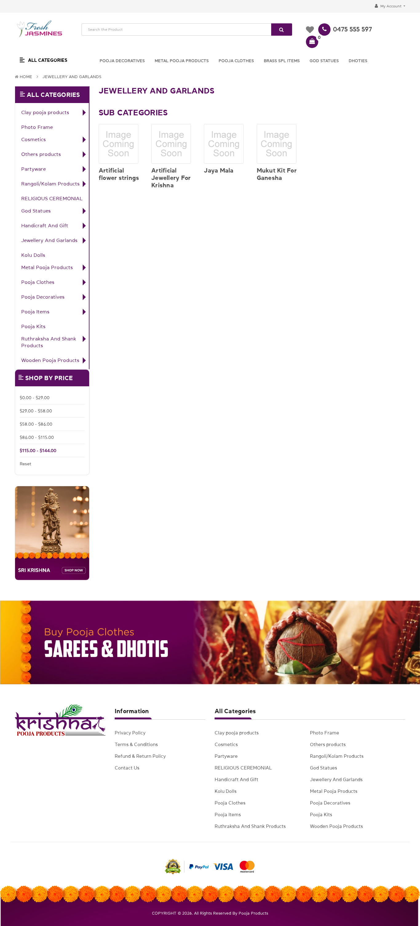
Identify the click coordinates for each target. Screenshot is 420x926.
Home (26, 77)
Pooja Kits (33, 326)
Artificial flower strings (119, 174)
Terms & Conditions (136, 744)
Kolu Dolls (33, 254)
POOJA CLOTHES (236, 61)
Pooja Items (35, 311)
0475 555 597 (352, 29)
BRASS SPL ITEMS (282, 61)
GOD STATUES (324, 61)
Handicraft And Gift (44, 225)
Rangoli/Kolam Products (50, 183)
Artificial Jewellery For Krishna (171, 177)
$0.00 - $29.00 (35, 397)
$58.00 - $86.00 (36, 424)
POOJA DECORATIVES (122, 61)
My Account (390, 6)
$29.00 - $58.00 (36, 411)
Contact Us (127, 767)
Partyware (33, 168)
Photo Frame (37, 127)
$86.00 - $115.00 (37, 437)
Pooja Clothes (37, 282)
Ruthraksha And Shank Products (48, 342)
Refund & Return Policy (140, 756)
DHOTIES (358, 61)
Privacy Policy (130, 732)
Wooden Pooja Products (50, 360)
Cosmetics (33, 139)
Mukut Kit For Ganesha (277, 174)
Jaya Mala (218, 170)
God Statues (36, 210)
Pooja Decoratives (43, 296)
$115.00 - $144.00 (38, 450)
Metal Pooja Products (47, 267)
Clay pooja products (45, 112)
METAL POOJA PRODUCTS (182, 61)
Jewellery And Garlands (71, 77)
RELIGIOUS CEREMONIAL (52, 198)
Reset (25, 464)
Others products (41, 154)
